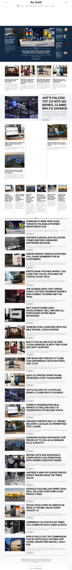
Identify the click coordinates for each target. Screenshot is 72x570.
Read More (37, 59)
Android (27, 349)
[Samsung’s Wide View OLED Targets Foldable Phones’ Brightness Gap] (36, 37)
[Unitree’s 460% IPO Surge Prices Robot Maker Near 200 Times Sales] (52, 188)
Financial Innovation (46, 394)
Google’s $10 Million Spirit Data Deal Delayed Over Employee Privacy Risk (62, 198)
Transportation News (52, 462)
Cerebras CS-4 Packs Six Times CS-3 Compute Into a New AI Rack (46, 523)
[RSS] (66, 2)
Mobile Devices (38, 48)
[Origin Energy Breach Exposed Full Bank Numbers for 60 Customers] (65, 29)
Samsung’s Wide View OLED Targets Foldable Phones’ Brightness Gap (36, 52)
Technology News (47, 380)
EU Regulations (40, 546)
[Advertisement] (36, 16)
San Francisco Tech (46, 462)
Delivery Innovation (33, 428)
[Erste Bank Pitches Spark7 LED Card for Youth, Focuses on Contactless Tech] (65, 36)
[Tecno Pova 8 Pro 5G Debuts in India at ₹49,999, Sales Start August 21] (15, 511)
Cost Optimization (53, 94)
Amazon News (28, 428)
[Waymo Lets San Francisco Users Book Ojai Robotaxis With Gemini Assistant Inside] (41, 188)
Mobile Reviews (31, 349)
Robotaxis (41, 462)
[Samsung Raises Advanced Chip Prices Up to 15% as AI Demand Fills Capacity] (15, 160)
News (43, 48)
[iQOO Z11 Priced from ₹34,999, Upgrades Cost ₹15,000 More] (60, 71)
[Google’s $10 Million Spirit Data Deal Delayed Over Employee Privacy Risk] (62, 188)
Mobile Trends (34, 512)
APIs (26, 412)
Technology (45, 349)
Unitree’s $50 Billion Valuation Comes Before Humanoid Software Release (10, 41)
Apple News (31, 546)
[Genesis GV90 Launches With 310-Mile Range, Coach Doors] (12, 71)
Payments (39, 412)
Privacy (40, 261)
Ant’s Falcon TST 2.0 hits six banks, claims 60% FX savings (54, 103)
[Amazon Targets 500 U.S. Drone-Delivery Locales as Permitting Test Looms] (57, 132)
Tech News (39, 496)
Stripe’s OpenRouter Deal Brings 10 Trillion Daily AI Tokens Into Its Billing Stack (14, 144)
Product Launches (38, 380)
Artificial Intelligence (9, 36)
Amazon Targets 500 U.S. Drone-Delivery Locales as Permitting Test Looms (57, 144)
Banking (27, 261)
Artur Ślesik (59, 49)
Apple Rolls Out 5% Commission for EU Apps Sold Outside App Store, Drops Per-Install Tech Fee (46, 540)
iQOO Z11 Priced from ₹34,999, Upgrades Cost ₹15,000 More (59, 81)
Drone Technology (38, 428)
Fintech (50, 394)
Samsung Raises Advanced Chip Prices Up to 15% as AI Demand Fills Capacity (14, 171)
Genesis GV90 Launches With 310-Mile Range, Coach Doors (11, 81)
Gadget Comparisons (29, 512)
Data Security (31, 496)
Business (27, 496)
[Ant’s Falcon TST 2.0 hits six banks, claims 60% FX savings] (21, 107)
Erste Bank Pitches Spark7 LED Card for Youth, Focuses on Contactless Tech (59, 37)
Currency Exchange (60, 94)
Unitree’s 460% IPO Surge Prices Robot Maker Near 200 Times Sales (52, 197)
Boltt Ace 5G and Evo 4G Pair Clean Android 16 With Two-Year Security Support (27, 81)
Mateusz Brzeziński (60, 32)
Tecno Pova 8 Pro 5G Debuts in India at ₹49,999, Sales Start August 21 (45, 508)
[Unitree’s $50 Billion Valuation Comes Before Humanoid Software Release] (10, 31)
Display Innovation (25, 48)
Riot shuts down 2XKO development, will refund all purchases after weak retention (59, 54)
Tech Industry (46, 546)
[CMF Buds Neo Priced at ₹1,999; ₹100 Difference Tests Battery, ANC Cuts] (44, 71)
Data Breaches (35, 261)
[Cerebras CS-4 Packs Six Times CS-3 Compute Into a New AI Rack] (15, 527)
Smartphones (42, 349)
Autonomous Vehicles (35, 462)
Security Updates (37, 349)
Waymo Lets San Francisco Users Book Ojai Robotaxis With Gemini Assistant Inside (41, 198)
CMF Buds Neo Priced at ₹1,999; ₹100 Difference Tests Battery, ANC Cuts (43, 81)
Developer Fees (35, 546)
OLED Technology (47, 48)
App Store (27, 546)
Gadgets (27, 380)
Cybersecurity (31, 261)
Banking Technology (46, 94)
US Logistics (51, 428)
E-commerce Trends (44, 428)
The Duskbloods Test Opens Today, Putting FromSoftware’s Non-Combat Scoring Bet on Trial (59, 45)
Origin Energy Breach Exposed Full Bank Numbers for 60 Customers (59, 30)
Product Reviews (41, 512)
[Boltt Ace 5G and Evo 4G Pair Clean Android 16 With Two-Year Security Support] (28, 71)
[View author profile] (49, 118)
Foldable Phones (32, 48)
